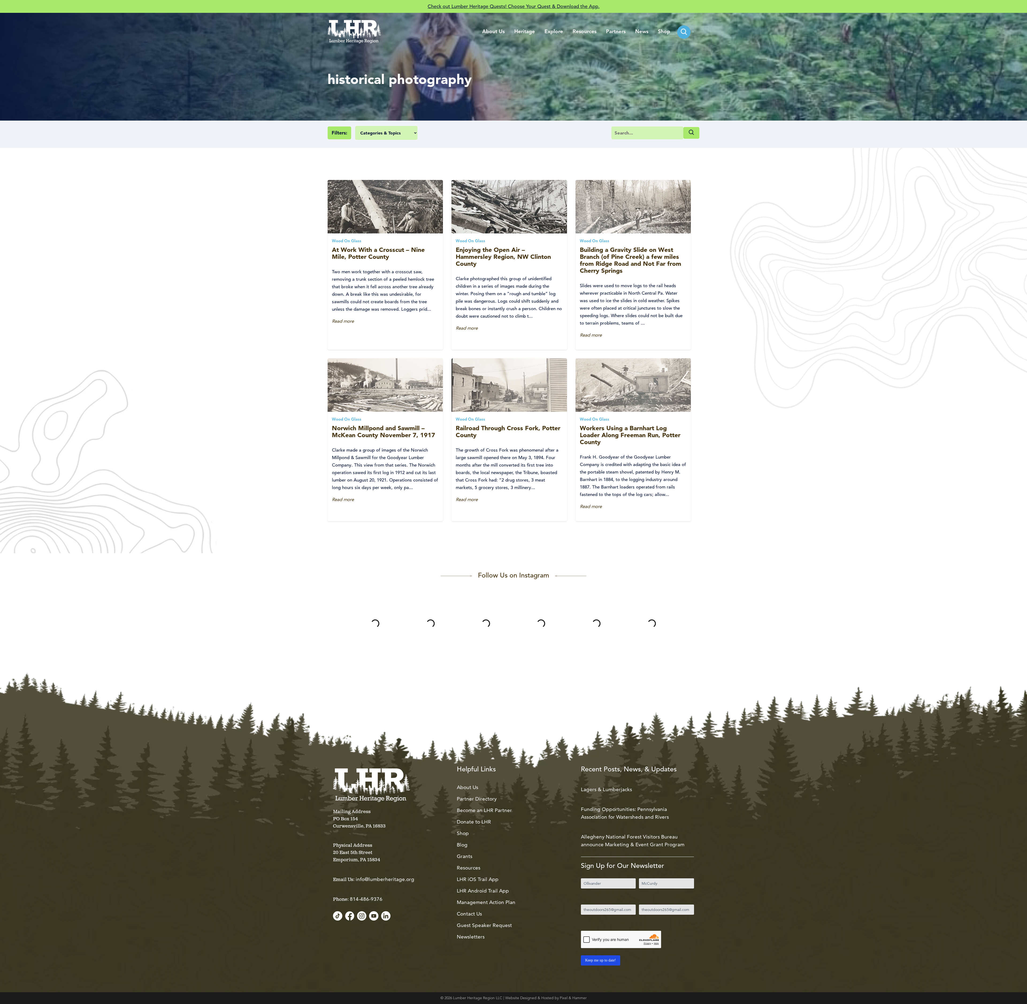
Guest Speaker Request (484, 925)
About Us (467, 787)
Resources (468, 868)
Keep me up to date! (600, 960)
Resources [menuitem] (584, 31)
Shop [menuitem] (664, 31)
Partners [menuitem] (616, 31)
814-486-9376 (366, 899)
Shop (463, 833)
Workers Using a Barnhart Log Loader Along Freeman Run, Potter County (630, 435)
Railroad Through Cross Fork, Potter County (508, 431)
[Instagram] (361, 916)
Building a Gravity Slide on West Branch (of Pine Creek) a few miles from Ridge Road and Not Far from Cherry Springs (630, 260)
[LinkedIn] (385, 916)
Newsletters (471, 937)
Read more (343, 321)
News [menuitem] (641, 31)
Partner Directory (477, 799)
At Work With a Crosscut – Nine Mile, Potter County (378, 253)
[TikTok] (337, 916)
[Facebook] (349, 916)
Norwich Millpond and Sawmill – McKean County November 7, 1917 (383, 431)
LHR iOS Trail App (478, 879)
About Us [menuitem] (493, 31)
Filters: (339, 133)
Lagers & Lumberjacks (606, 789)
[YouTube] (373, 916)
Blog (462, 845)
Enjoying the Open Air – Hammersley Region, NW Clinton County (503, 256)
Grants (464, 856)
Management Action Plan (486, 902)
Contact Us (469, 914)
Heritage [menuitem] (524, 31)
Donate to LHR (474, 822)
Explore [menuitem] (554, 31)
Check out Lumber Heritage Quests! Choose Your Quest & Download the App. (514, 6)
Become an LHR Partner (484, 810)
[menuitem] (684, 32)
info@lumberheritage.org (385, 879)
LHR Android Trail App (483, 891)
